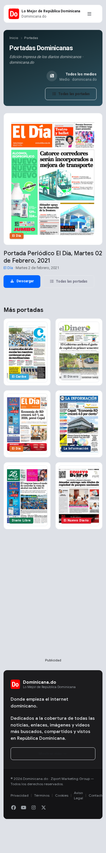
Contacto (96, 795)
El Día (8, 268)
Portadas (31, 38)
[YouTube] (23, 807)
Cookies (61, 795)
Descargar (25, 281)
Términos (41, 795)
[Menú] (89, 14)
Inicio (13, 38)
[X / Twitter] (44, 807)
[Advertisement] (53, 603)
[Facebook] (13, 807)
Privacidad (20, 795)
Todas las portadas (73, 94)
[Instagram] (34, 807)
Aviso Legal (78, 795)
